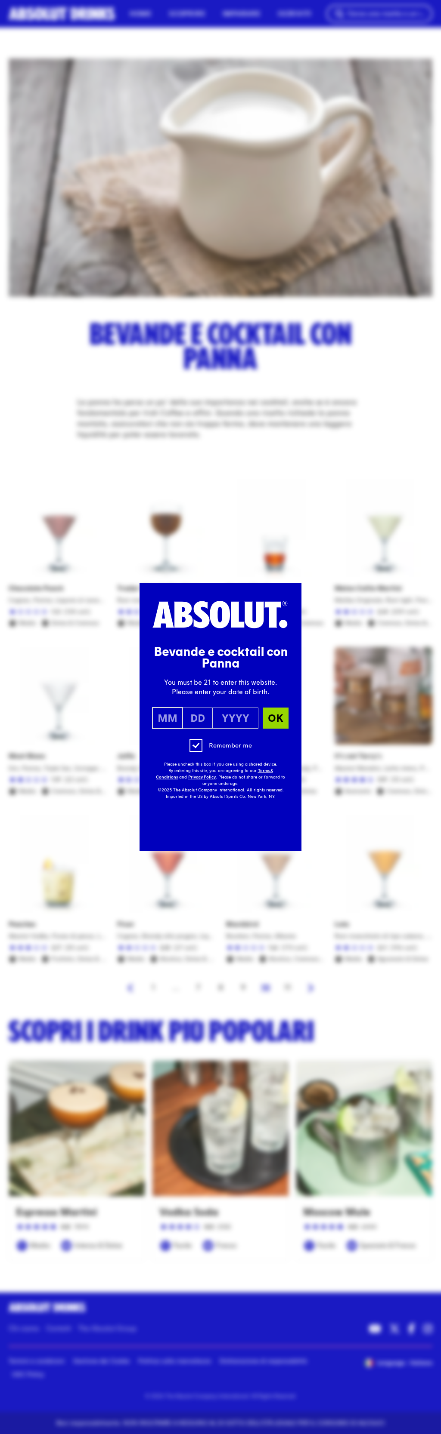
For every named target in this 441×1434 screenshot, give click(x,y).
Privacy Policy (202, 777)
